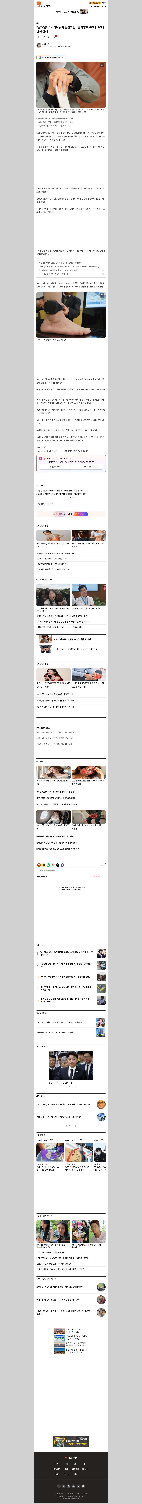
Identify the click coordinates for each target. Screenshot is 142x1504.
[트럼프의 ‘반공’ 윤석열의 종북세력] (101, 1104)
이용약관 (61, 1494)
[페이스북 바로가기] (59, 1486)
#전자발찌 (41, 504)
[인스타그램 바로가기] (73, 1486)
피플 (57, 1474)
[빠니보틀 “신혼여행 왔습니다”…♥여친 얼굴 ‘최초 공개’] (101, 1299)
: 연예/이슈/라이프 (45, 1279)
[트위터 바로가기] (64, 1486)
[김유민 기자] (38, 45)
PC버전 (86, 1494)
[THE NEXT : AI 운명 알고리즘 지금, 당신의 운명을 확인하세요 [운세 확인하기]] (71, 514)
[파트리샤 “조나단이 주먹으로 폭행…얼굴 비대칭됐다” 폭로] (101, 1287)
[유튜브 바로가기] (68, 1486)
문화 (66, 1469)
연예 (75, 1474)
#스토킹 (51, 504)
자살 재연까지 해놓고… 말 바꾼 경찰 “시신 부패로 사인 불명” (60, 263)
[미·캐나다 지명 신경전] (101, 1117)
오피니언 (39, 1096)
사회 (37, 23)
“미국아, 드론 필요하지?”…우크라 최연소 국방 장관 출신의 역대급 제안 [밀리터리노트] (69, 266)
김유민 (44, 44)
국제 (84, 1464)
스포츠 (66, 1474)
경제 (75, 1464)
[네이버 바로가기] (78, 1486)
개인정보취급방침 (71, 1494)
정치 (57, 1464)
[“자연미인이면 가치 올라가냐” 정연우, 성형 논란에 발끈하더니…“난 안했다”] (101, 1312)
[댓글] (54, 37)
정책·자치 (57, 1469)
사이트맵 (79, 1494)
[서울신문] (43, 4)
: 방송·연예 (43, 1216)
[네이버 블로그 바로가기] (83, 1486)
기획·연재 (39, 1135)
